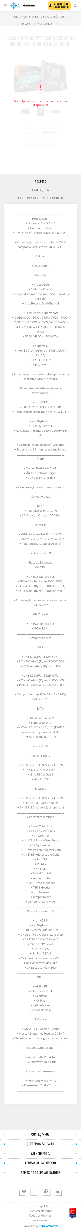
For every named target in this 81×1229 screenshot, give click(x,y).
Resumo (41, 182)
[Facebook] (35, 1191)
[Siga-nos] (23, 1191)
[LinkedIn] (57, 1191)
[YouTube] (46, 1191)
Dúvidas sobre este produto (40, 198)
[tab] (40, 181)
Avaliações (40, 190)
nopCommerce (49, 1225)
